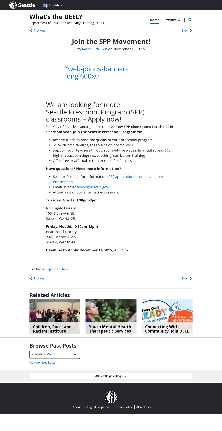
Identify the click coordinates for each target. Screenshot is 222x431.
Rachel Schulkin (94, 49)
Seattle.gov (17, 2)
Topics (171, 20)
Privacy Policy (123, 407)
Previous (39, 30)
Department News (57, 269)
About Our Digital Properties (91, 407)
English (54, 5)
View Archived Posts (42, 362)
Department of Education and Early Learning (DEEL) (66, 23)
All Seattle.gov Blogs (109, 376)
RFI (110, 176)
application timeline (131, 176)
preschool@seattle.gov (89, 187)
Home (154, 20)
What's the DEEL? (55, 16)
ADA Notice (143, 407)
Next (185, 30)
